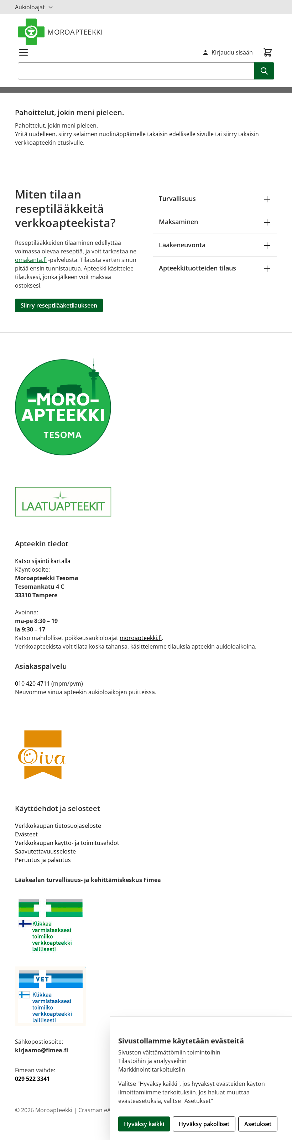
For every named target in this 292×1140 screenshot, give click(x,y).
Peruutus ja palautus (43, 860)
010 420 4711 (32, 683)
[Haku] (264, 70)
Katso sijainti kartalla (43, 561)
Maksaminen (178, 221)
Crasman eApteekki (104, 1110)
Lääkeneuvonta (182, 245)
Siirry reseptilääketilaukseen (59, 305)
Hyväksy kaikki (144, 1124)
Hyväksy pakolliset (204, 1124)
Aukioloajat (30, 7)
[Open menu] (23, 52)
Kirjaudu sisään (232, 52)
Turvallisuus (177, 198)
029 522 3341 (32, 1079)
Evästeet (26, 834)
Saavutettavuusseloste (45, 851)
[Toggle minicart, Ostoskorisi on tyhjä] (267, 52)
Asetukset (257, 1124)
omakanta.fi (31, 260)
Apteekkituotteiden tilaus (197, 268)
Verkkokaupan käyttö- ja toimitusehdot (67, 843)
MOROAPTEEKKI (75, 32)
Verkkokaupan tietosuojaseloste (58, 826)
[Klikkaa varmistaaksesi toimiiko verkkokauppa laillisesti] (146, 925)
